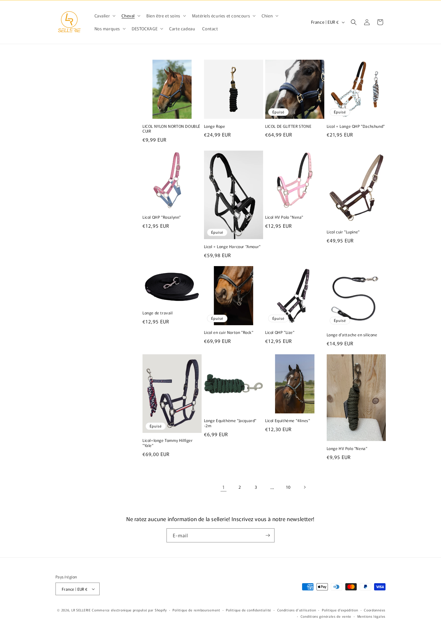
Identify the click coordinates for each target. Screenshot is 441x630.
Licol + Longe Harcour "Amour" (232, 246)
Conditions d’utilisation (296, 610)
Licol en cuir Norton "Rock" (229, 332)
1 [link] (223, 486)
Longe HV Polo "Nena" (347, 448)
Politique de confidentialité (248, 610)
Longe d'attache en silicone (352, 335)
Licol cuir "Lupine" (343, 232)
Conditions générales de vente (326, 616)
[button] (104, 15)
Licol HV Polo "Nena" (284, 217)
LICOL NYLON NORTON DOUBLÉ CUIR (171, 129)
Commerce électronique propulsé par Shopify (129, 610)
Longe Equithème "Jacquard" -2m (230, 423)
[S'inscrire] (267, 535)
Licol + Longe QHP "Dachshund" (356, 126)
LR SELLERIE (81, 610)
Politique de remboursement (196, 610)
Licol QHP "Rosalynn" (161, 217)
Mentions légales (371, 616)
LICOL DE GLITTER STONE (288, 126)
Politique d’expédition (340, 610)
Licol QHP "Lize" (280, 332)
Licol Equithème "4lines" (287, 420)
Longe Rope (214, 126)
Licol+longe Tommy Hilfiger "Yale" (167, 443)
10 (288, 487)
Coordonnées (375, 610)
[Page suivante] (304, 487)
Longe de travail (157, 313)
